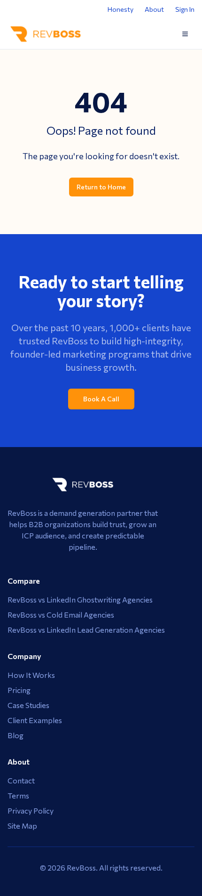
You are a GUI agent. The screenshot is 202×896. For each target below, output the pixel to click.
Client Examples (35, 720)
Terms (18, 795)
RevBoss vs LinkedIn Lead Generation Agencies (86, 629)
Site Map (22, 825)
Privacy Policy (31, 810)
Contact (21, 780)
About (154, 9)
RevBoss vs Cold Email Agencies (61, 614)
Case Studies (28, 705)
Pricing (19, 689)
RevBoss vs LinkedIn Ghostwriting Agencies (80, 599)
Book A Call (101, 399)
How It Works (31, 674)
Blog (15, 735)
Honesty (120, 9)
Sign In (184, 9)
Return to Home (101, 187)
